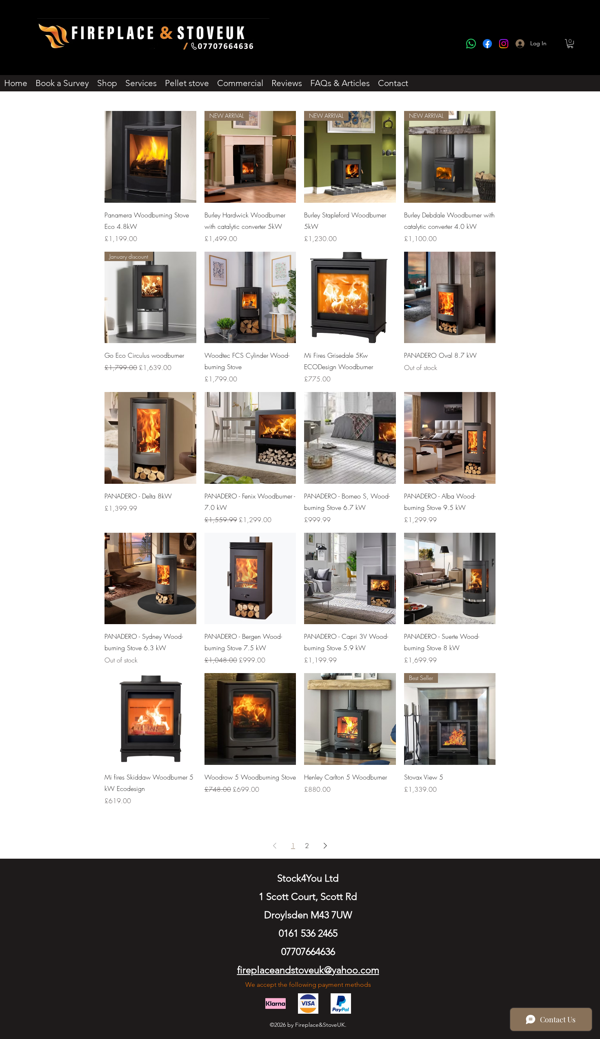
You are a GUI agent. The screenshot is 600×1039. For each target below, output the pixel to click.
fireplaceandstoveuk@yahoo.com (308, 970)
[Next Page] (325, 845)
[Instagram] (504, 44)
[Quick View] (150, 157)
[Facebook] (487, 44)
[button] (570, 43)
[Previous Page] (275, 845)
